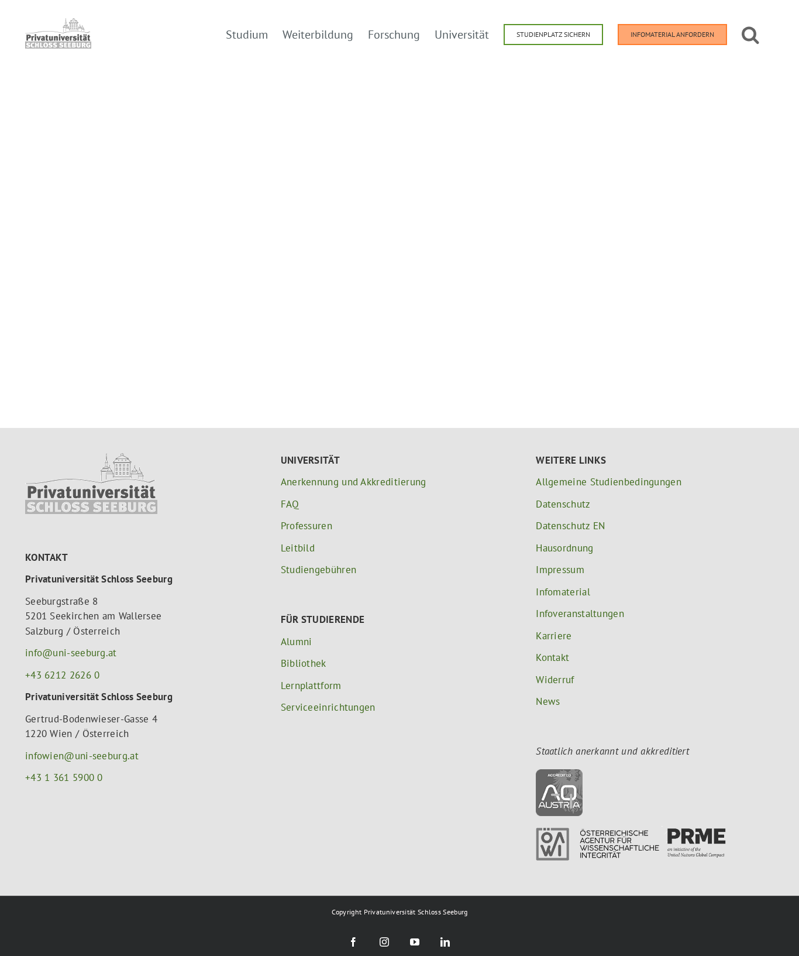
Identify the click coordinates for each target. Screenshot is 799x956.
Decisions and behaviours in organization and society (428, 111)
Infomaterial (563, 591)
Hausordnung (564, 548)
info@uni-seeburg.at (71, 652)
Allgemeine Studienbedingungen (608, 481)
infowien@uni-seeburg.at (82, 755)
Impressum (560, 569)
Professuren (306, 525)
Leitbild (298, 548)
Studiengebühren (319, 569)
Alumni (296, 641)
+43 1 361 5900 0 (64, 777)
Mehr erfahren (378, 138)
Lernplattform (311, 685)
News (548, 701)
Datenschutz (563, 504)
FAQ (290, 504)
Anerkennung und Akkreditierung (353, 481)
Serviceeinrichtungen (328, 707)
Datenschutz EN (570, 525)
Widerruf (555, 679)
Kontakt (552, 657)
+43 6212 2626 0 (62, 675)
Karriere (553, 635)
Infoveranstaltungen (580, 613)
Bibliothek (303, 663)
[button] (750, 33)
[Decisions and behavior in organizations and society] (175, 113)
